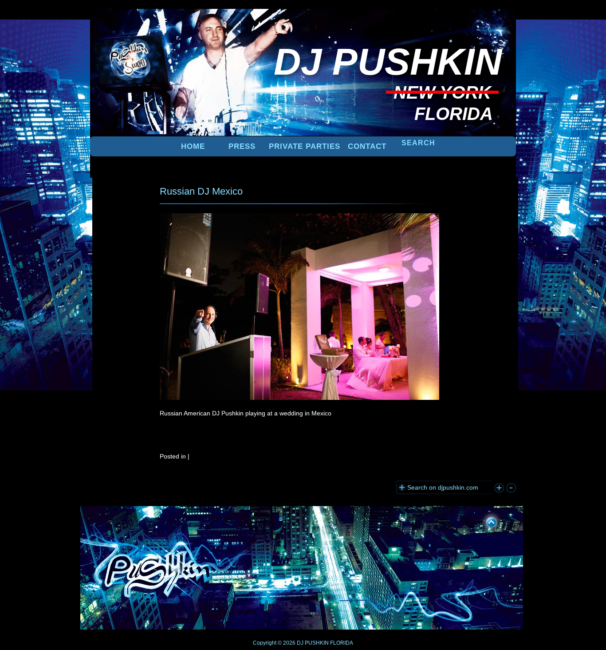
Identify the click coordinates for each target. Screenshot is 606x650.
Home (193, 146)
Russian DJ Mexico (201, 191)
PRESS (242, 146)
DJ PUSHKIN (312, 643)
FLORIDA (341, 643)
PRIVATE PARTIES (304, 146)
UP (485, 520)
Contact (367, 146)
